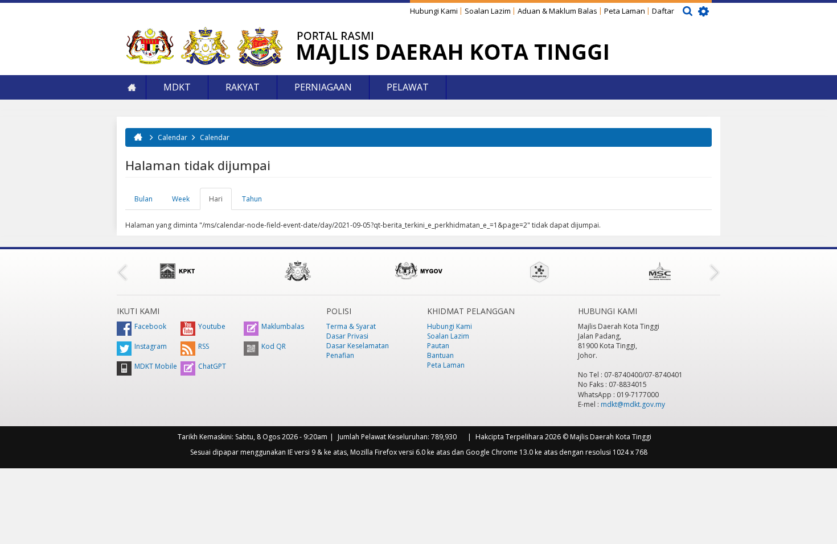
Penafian (340, 355)
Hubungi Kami (434, 11)
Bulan (143, 199)
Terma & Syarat (351, 326)
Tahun (252, 199)
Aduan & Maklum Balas (557, 11)
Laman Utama (131, 87)
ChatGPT (212, 366)
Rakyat (242, 87)
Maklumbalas (282, 326)
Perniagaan (323, 87)
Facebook (150, 326)
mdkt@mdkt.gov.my (633, 404)
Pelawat (408, 87)
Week (181, 199)
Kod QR (273, 346)
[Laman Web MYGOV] (418, 271)
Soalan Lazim (488, 11)
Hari (220, 202)
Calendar (172, 137)
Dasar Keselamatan (357, 346)
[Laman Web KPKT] (177, 271)
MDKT (177, 87)
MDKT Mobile (155, 366)
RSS (203, 346)
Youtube (211, 326)
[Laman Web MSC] (660, 271)
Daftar (663, 11)
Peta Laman (624, 11)
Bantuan (440, 355)
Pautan (438, 346)
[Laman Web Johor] (297, 271)
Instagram (150, 346)
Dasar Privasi (347, 336)
